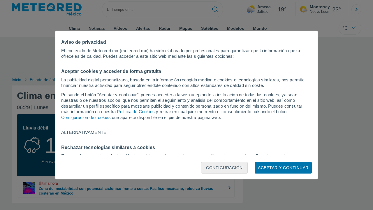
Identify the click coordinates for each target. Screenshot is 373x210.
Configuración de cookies (86, 117)
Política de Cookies (136, 111)
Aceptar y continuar (283, 167)
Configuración (224, 167)
